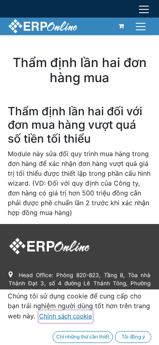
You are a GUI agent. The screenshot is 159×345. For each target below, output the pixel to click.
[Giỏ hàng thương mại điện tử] (121, 26)
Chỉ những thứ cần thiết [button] (82, 337)
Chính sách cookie (65, 316)
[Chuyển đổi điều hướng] (141, 26)
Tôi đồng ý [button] (133, 337)
